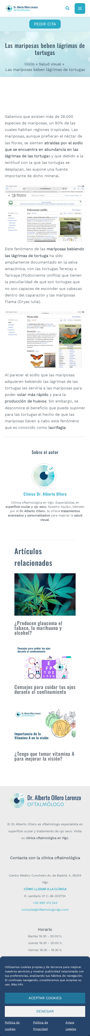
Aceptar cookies (45, 998)
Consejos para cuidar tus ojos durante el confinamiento (45, 689)
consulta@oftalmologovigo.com (45, 909)
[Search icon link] (68, 8)
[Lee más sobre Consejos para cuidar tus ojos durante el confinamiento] (45, 662)
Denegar (45, 1011)
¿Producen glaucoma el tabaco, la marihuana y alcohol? (38, 627)
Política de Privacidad (40, 1026)
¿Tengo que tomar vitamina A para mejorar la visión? (44, 756)
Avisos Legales (71, 1026)
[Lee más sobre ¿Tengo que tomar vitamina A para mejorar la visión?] (45, 725)
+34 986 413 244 (45, 903)
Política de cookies (12, 1026)
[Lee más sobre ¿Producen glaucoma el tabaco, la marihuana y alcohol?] (45, 594)
